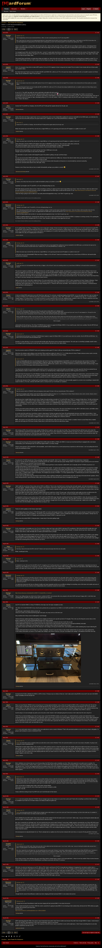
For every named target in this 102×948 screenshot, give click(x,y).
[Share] (96, 33)
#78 (98, 879)
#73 (98, 773)
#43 (98, 77)
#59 (98, 457)
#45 (98, 114)
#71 (98, 737)
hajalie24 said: (19, 35)
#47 (98, 176)
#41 (98, 32)
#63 (98, 543)
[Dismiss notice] (99, 15)
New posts (14, 8)
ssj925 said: (19, 263)
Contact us (76, 942)
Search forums (13, 11)
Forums (6, 8)
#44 (98, 103)
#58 (98, 439)
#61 (98, 506)
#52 (98, 292)
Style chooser (6, 942)
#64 (98, 555)
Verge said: (18, 558)
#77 (98, 864)
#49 (98, 225)
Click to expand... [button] (57, 320)
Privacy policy (90, 942)
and (21, 171)
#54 (98, 330)
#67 (98, 602)
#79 (98, 898)
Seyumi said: (19, 334)
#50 (98, 239)
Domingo (4, 26)
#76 (98, 841)
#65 (98, 572)
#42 (98, 64)
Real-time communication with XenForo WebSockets (55, 946)
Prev (4, 29)
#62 (98, 525)
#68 (98, 691)
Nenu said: (18, 122)
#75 (98, 807)
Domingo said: (19, 139)
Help (96, 942)
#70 (98, 726)
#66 (98, 590)
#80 (98, 917)
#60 (98, 483)
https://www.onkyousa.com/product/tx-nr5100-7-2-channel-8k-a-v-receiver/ (33, 593)
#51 (98, 260)
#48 (98, 202)
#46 (98, 136)
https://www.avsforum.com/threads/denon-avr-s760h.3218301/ (30, 910)
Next (15, 29)
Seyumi (17, 729)
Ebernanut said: (19, 901)
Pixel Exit (42, 946)
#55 (98, 347)
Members (23, 8)
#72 (98, 760)
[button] (18, 8)
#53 (98, 305)
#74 (98, 796)
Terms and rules (82, 942)
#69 (98, 702)
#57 (98, 427)
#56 (98, 386)
